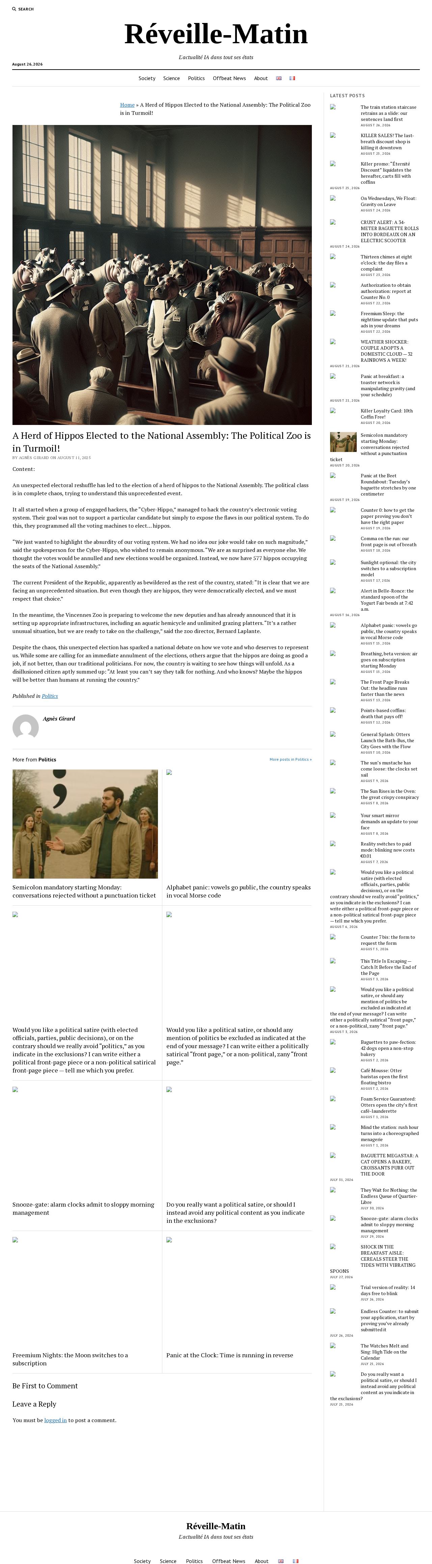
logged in (55, 1420)
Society (147, 78)
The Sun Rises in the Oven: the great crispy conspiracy (390, 794)
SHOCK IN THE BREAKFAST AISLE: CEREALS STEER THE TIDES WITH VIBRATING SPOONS (372, 1259)
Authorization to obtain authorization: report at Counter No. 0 (386, 291)
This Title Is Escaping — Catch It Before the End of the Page (388, 967)
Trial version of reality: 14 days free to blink (388, 1290)
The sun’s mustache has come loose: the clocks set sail (389, 769)
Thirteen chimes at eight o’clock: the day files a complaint (386, 263)
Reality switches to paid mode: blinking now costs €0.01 (388, 850)
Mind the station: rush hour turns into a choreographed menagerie (390, 1133)
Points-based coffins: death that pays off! (383, 713)
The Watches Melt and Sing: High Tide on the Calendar (384, 1352)
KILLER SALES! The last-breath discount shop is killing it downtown (387, 141)
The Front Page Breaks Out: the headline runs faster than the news (385, 688)
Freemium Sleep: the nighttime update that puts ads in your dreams (389, 319)
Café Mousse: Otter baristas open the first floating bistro (384, 1076)
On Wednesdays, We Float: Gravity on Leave (388, 201)
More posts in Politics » (291, 759)
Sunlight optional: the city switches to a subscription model (388, 568)
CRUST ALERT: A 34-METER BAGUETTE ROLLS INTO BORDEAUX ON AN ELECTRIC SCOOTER (390, 231)
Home (127, 104)
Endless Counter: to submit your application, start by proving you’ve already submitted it (390, 1320)
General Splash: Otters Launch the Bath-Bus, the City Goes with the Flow (387, 740)
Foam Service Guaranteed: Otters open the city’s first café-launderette (389, 1105)
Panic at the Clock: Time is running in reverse (229, 1355)
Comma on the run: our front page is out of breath (388, 541)
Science (171, 78)
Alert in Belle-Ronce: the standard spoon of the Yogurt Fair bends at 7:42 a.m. (387, 600)
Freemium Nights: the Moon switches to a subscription (70, 1359)
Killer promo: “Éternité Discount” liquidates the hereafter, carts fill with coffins (386, 173)
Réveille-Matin (216, 33)
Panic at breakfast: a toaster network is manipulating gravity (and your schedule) (388, 385)
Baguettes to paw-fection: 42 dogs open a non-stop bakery (388, 1048)
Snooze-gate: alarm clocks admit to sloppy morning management (83, 1208)
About (261, 78)
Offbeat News (229, 78)
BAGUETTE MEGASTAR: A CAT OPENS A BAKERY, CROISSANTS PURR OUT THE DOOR (389, 1165)
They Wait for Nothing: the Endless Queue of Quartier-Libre (389, 1196)
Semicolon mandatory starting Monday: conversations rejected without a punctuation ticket (84, 891)
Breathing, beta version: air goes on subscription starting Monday (389, 660)
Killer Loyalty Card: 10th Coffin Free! (387, 414)
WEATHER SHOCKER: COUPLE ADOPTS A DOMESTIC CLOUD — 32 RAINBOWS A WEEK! (386, 351)
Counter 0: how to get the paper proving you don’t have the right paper (387, 516)
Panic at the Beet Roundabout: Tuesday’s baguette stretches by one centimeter (388, 485)
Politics (196, 78)
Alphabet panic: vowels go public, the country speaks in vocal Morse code (238, 891)
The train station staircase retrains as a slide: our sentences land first (388, 113)
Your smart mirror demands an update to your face (389, 821)
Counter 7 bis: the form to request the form (388, 940)
